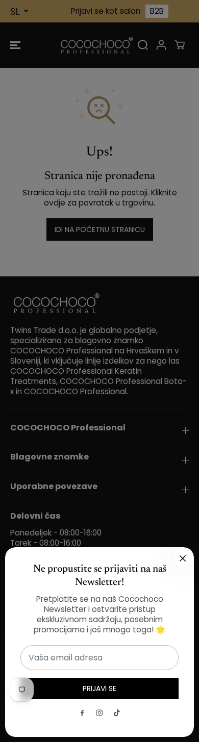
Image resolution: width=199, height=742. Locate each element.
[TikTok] (117, 713)
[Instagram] (99, 713)
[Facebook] (82, 713)
